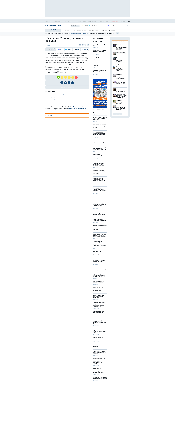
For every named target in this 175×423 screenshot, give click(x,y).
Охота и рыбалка (69, 21)
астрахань (67, 87)
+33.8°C (86, 26)
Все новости (117, 114)
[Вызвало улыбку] (62, 77)
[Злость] (76, 77)
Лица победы (114, 21)
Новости (48, 21)
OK (117, 33)
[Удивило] (69, 77)
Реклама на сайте (103, 21)
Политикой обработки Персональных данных (79, 33)
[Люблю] (65, 77)
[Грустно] (72, 77)
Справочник (57, 21)
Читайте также (50, 91)
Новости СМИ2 (48, 115)
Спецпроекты (92, 21)
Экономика (53, 31)
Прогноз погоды (81, 21)
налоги (72, 87)
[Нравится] (58, 77)
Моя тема (122, 21)
